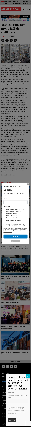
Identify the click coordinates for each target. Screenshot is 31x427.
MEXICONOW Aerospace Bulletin (16, 209)
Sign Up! (15, 236)
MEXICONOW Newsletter (13, 220)
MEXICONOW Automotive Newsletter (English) (13, 212)
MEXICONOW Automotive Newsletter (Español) (13, 217)
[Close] (28, 184)
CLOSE (28, 376)
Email (10, 397)
